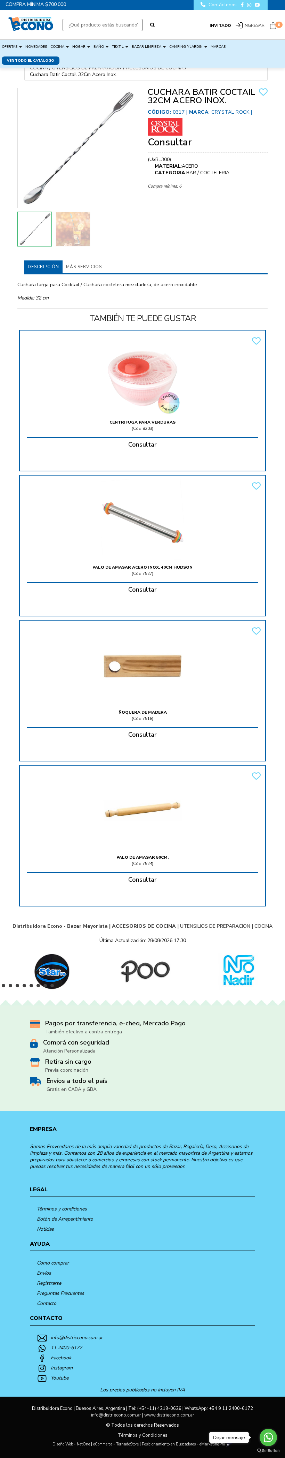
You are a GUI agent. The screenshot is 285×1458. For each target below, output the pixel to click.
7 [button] (46, 987)
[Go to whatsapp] (268, 1437)
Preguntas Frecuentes (60, 1293)
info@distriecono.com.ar (77, 1337)
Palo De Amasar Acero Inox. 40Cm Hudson (142, 567)
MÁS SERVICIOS (84, 266)
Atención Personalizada (69, 1051)
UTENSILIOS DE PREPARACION (87, 67)
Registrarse (49, 1283)
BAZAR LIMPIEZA (147, 46)
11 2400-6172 (66, 1347)
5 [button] (33, 987)
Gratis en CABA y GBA (72, 1089)
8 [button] (53, 987)
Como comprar (53, 1263)
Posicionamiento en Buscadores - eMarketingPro (183, 1444)
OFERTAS (10, 46)
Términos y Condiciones (143, 1435)
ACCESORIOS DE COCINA (155, 67)
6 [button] (39, 987)
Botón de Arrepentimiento (65, 1219)
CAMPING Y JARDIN (186, 46)
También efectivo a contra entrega (83, 1031)
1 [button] (5, 987)
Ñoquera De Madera (143, 712)
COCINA (57, 46)
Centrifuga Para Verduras (142, 422)
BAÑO (99, 46)
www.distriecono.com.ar (169, 1415)
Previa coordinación (66, 1070)
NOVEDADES (36, 46)
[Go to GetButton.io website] (268, 1451)
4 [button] (26, 987)
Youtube (59, 1378)
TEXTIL (118, 46)
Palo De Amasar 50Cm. (142, 857)
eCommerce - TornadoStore (116, 1444)
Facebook (61, 1357)
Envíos (44, 1273)
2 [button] (12, 987)
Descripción (43, 266)
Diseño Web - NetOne (71, 1444)
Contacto (46, 1303)
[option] (46, 970)
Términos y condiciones (62, 1209)
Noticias (45, 1229)
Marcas (218, 46)
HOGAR (79, 46)
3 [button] (19, 987)
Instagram (62, 1368)
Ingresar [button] (254, 25)
